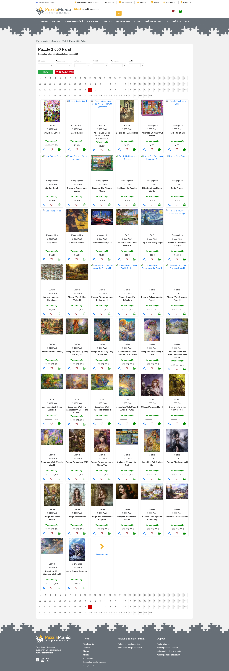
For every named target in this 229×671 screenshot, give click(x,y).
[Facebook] (37, 661)
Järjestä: (41, 61)
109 (130, 96)
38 (75, 84)
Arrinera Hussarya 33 (102, 243)
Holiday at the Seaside (127, 188)
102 (95, 96)
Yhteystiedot (88, 666)
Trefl (127, 235)
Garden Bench (51, 188)
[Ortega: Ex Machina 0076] (69, 479)
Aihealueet (93, 22)
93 (50, 96)
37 (70, 84)
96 (65, 96)
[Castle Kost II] (69, 149)
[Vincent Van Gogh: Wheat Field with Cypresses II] (94, 150)
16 (115, 78)
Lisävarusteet (153, 22)
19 (130, 78)
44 (105, 84)
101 (90, 96)
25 (160, 78)
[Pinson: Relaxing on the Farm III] (144, 314)
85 (160, 90)
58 (175, 84)
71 (90, 90)
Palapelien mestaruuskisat (94, 662)
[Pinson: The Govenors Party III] (169, 314)
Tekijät (108, 22)
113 (150, 96)
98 (75, 96)
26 (165, 78)
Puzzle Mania (42, 41)
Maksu (156, 2)
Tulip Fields (52, 243)
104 (105, 96)
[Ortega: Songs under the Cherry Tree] (94, 479)
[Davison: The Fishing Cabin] (94, 205)
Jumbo (52, 290)
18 (125, 78)
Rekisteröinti (81, 2)
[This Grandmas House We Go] (144, 205)
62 (45, 90)
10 (85, 78)
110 (135, 96)
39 (80, 84)
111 (140, 96)
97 (70, 96)
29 (180, 78)
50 (135, 84)
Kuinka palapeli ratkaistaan (168, 655)
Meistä (86, 655)
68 (75, 90)
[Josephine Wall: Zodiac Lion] (144, 479)
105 (110, 96)
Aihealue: (78, 61)
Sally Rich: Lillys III (52, 133)
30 (185, 78)
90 (185, 90)
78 (125, 90)
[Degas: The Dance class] (119, 149)
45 (110, 84)
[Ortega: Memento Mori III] (144, 423)
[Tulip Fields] (44, 259)
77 (120, 90)
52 (145, 84)
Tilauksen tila (109, 2)
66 (65, 90)
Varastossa (60, 61)
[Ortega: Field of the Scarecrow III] (169, 423)
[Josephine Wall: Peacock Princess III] (94, 423)
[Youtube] (42, 661)
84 (155, 90)
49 (130, 84)
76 (115, 90)
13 (100, 78)
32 (45, 84)
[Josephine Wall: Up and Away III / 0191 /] (119, 423)
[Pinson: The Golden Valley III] (69, 314)
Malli (131, 61)
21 (140, 78)
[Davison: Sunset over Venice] (69, 205)
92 (45, 96)
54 (155, 84)
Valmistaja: (115, 61)
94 (55, 96)
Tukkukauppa (127, 2)
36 (65, 84)
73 (100, 90)
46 (115, 84)
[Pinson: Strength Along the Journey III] (94, 314)
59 (180, 84)
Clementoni (77, 564)
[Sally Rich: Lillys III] (44, 149)
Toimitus (143, 2)
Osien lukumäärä (73, 22)
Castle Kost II (77, 133)
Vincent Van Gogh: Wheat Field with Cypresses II (102, 136)
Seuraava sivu (102, 554)
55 (160, 84)
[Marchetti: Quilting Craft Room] (144, 149)
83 (150, 90)
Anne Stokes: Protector (77, 571)
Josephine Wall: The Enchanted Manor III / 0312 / (177, 354)
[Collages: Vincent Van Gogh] (119, 479)
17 (120, 78)
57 (170, 84)
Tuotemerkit (123, 22)
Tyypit (137, 22)
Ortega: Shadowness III (177, 462)
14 (105, 78)
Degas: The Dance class (127, 133)
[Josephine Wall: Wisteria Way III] (44, 479)
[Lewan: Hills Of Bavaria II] (169, 533)
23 (150, 78)
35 (60, 84)
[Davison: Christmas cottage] (169, 259)
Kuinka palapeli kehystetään (169, 651)
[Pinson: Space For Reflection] (119, 314)
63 (50, 90)
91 (40, 96)
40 (85, 84)
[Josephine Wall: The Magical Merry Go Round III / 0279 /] (69, 424)
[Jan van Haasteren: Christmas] (44, 314)
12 (95, 78)
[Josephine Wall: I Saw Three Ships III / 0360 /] (119, 368)
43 (100, 84)
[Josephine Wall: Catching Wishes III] (44, 588)
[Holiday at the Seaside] (119, 205)
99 (80, 96)
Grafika (52, 125)
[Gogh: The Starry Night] (144, 259)
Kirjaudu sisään (93, 2)
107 (120, 96)
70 (85, 90)
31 (40, 84)
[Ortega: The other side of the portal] (94, 533)
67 (70, 90)
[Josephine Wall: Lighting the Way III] (69, 368)
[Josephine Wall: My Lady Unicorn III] (94, 368)
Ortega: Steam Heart (77, 517)
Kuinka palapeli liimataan (167, 648)
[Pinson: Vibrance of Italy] (44, 368)
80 (135, 90)
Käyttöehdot (88, 658)
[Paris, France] (169, 205)
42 (95, 84)
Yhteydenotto (171, 2)
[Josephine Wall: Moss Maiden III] (44, 423)
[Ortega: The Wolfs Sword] (44, 533)
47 (120, 84)
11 (90, 78)
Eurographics (152, 125)
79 (130, 90)
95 (60, 96)
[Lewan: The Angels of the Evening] (144, 533)
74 (105, 90)
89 (180, 90)
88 (175, 90)
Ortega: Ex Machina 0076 (77, 462)
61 (40, 90)
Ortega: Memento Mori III (152, 407)
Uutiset (44, 22)
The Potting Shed (177, 133)
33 (50, 84)
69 (80, 90)
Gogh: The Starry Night (152, 243)
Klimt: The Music (76, 243)
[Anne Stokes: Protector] (69, 588)
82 (145, 90)
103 (100, 96)
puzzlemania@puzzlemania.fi (48, 650)
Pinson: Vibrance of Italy (52, 352)
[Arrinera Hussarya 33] (94, 259)
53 (150, 84)
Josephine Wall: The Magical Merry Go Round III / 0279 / (77, 410)
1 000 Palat (52, 129)
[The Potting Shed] (169, 149)
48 (125, 84)
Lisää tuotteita (180, 22)
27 (170, 78)
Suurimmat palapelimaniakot (130, 648)
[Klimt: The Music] (69, 259)
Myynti (56, 22)
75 (110, 90)
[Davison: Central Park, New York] (119, 259)
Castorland (102, 235)
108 (125, 96)
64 (55, 90)
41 (90, 84)
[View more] (52, 122)
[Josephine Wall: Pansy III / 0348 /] (144, 368)
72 (95, 90)
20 (135, 78)
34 (55, 84)
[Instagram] (47, 661)
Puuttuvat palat (163, 644)
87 (170, 90)
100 (85, 96)
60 (185, 84)
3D (166, 22)
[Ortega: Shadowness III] (169, 479)
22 (145, 78)
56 (165, 84)
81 (140, 90)
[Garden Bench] (44, 205)
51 (140, 84)
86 (165, 90)
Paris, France (177, 188)
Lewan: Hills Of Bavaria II (177, 517)
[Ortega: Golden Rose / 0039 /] (119, 533)
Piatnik (102, 125)
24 (155, 78)
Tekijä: (95, 61)
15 (110, 78)
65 (60, 90)
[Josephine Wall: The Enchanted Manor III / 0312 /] (169, 369)
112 (145, 96)
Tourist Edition (77, 125)
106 (115, 96)
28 (175, 78)
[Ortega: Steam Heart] (69, 533)
